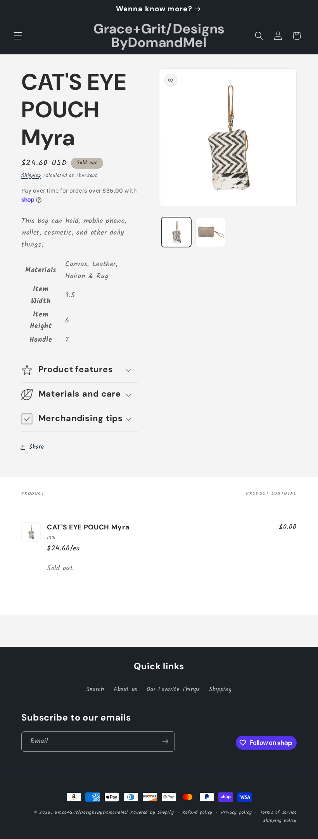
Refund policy (197, 812)
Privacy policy (236, 812)
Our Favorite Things (173, 689)
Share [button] (36, 447)
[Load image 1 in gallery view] (176, 232)
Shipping (31, 176)
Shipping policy (280, 820)
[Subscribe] (165, 741)
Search (95, 689)
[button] (18, 35)
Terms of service (278, 812)
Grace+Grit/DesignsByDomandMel (91, 812)
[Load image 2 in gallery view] (210, 232)
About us (125, 689)
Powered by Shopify (152, 812)
